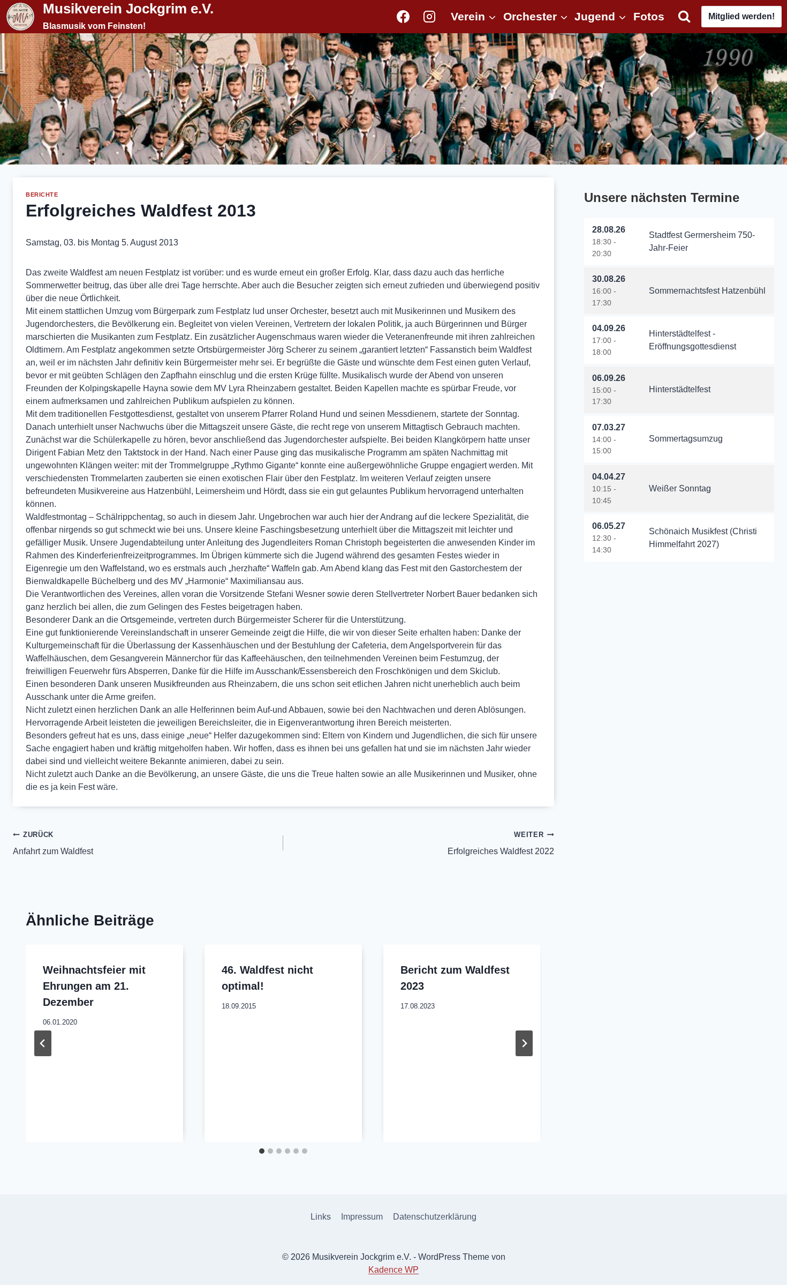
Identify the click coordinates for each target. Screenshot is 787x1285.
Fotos (648, 16)
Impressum (362, 1216)
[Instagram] (429, 16)
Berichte (42, 194)
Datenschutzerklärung (434, 1216)
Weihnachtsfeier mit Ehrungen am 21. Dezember (94, 986)
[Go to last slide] (42, 1043)
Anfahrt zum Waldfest (53, 843)
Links (321, 1216)
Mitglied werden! (741, 16)
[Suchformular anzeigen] (684, 16)
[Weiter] (524, 1043)
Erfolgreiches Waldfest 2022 (501, 843)
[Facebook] (403, 16)
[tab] (261, 1151)
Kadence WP (393, 1269)
